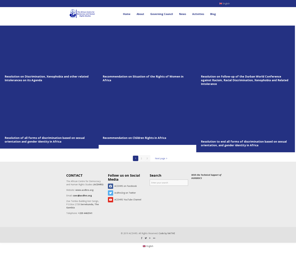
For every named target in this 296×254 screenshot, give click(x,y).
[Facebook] (141, 238)
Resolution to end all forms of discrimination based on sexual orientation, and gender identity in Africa (244, 143)
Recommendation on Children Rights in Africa (134, 138)
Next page (160, 158)
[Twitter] (146, 238)
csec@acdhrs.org (82, 195)
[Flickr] (154, 238)
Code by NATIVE (167, 233)
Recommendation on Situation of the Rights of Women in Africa (143, 78)
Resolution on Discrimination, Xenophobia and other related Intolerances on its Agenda (46, 78)
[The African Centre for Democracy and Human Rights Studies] (82, 14)
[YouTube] (150, 238)
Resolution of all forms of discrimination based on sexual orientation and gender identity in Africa (45, 139)
